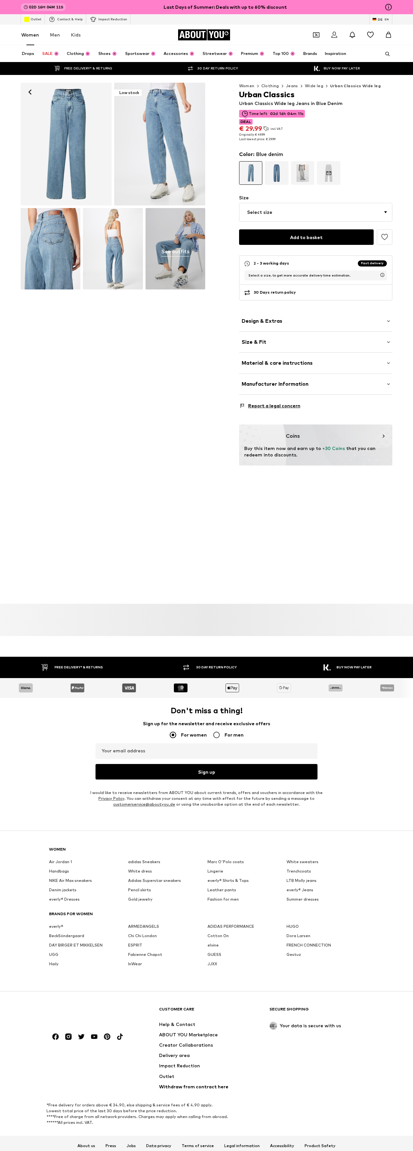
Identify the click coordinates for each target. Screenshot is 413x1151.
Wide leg (314, 85)
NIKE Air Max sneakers (70, 880)
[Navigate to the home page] (84, 1012)
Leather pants (221, 889)
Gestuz (294, 954)
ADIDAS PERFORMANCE (230, 926)
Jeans (292, 85)
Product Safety (320, 1146)
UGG (53, 954)
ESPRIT (135, 945)
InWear (135, 963)
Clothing (270, 85)
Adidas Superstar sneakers (154, 880)
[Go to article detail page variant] (251, 173)
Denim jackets (62, 889)
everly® (56, 926)
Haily (54, 963)
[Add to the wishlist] (384, 237)
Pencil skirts (139, 889)
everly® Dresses (64, 899)
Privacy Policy (111, 798)
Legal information (242, 1146)
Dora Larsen (298, 935)
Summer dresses (303, 899)
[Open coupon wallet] (316, 35)
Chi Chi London (142, 935)
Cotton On (218, 935)
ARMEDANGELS (143, 926)
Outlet (36, 19)
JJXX (212, 963)
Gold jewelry (140, 899)
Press (111, 1146)
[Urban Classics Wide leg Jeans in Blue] (50, 248)
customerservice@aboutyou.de (144, 804)
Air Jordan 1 (60, 861)
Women (30, 34)
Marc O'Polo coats (225, 861)
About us (86, 1146)
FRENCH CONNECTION (309, 945)
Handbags (59, 871)
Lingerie (215, 871)
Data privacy (158, 1146)
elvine (213, 945)
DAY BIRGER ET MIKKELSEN (76, 945)
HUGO (293, 926)
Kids (76, 34)
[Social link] (55, 1037)
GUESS (214, 954)
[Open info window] (388, 7)
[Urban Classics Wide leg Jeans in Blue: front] (66, 144)
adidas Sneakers (144, 861)
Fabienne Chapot (145, 954)
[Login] (334, 35)
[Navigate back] (30, 92)
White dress (140, 871)
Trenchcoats (299, 871)
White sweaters (302, 861)
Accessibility (282, 1146)
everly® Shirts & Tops (228, 880)
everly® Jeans (300, 889)
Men (55, 34)
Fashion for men (223, 899)
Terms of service (198, 1146)
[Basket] (388, 35)
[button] (315, 212)
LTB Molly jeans (302, 880)
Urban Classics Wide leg (355, 85)
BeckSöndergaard (66, 935)
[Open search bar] (385, 54)
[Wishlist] (370, 35)
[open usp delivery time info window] (382, 275)
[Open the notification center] (352, 34)
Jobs (131, 1146)
